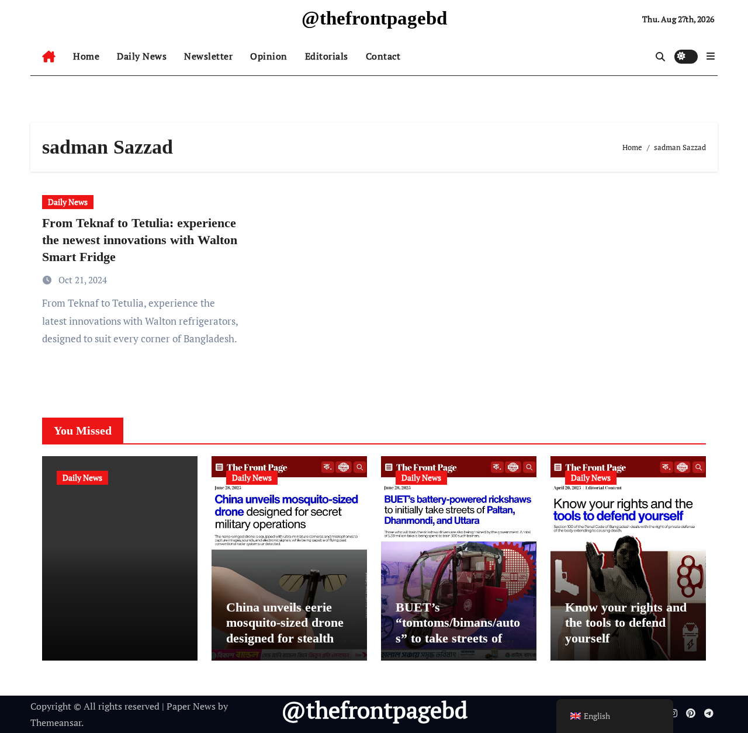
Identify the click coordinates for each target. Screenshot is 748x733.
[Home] (48, 56)
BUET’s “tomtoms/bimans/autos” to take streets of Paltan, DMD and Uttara (458, 638)
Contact (383, 56)
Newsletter (208, 56)
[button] (711, 56)
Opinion (269, 56)
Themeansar (55, 722)
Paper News (191, 706)
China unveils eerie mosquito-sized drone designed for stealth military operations (285, 630)
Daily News (142, 56)
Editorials (326, 56)
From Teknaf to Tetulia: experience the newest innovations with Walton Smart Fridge (139, 239)
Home (86, 56)
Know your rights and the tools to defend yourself (626, 622)
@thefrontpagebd (374, 18)
